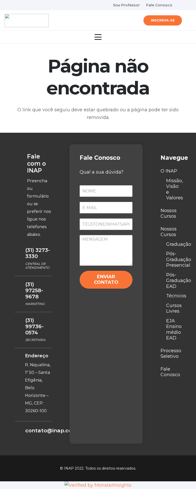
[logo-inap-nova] (27, 20)
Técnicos (176, 296)
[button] (188, 20)
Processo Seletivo (171, 353)
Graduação (178, 244)
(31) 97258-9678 (34, 290)
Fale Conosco (170, 372)
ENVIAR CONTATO (106, 279)
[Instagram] (189, 5)
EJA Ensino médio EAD (174, 329)
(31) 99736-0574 (34, 326)
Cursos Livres (174, 308)
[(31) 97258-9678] (20, 284)
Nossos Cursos (169, 213)
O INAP (169, 171)
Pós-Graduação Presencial (178, 259)
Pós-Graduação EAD (178, 280)
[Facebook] (180, 5)
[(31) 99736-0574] (20, 320)
